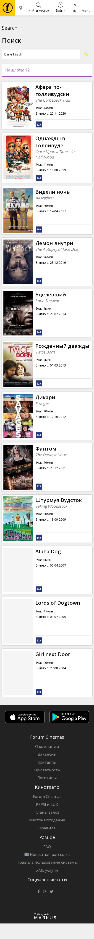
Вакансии (47, 754)
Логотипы (47, 777)
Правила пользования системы (47, 862)
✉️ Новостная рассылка (47, 854)
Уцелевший (50, 294)
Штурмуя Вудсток (58, 500)
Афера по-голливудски (52, 90)
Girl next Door (52, 654)
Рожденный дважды (62, 345)
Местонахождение (47, 820)
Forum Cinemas (47, 796)
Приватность (47, 770)
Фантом (45, 448)
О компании (47, 746)
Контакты (47, 762)
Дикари (45, 397)
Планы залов (47, 812)
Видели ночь (52, 191)
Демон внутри (54, 243)
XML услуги (47, 870)
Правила (47, 828)
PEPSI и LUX (47, 804)
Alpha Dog (48, 551)
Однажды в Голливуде (50, 142)
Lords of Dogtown (57, 602)
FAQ (47, 846)
